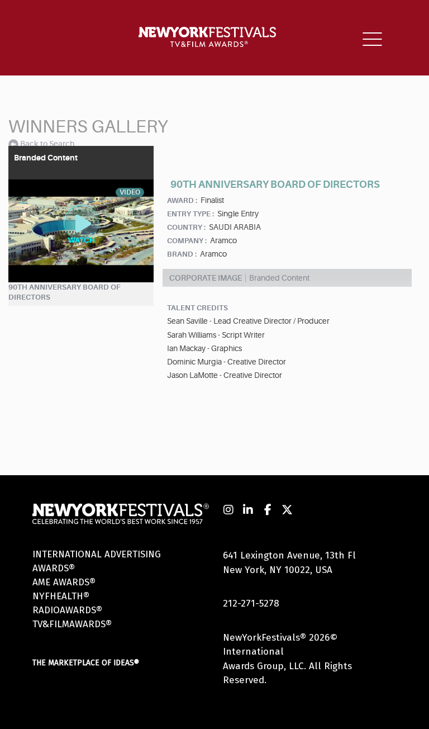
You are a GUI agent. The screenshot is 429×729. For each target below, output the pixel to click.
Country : (186, 227)
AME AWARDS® (64, 582)
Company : (187, 240)
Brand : (182, 254)
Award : (182, 200)
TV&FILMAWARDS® (72, 624)
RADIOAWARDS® (67, 610)
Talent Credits (197, 308)
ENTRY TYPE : (190, 214)
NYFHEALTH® (60, 596)
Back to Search (47, 143)
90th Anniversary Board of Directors (64, 292)
